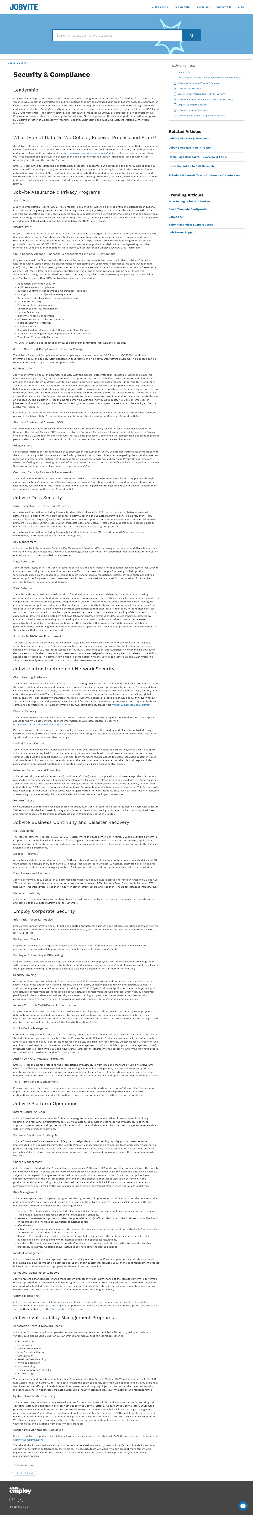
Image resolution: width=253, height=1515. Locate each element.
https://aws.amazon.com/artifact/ (131, 704)
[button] (243, 1506)
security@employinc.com (28, 1439)
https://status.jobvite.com (67, 1309)
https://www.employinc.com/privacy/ (86, 153)
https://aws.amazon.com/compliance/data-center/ (42, 724)
